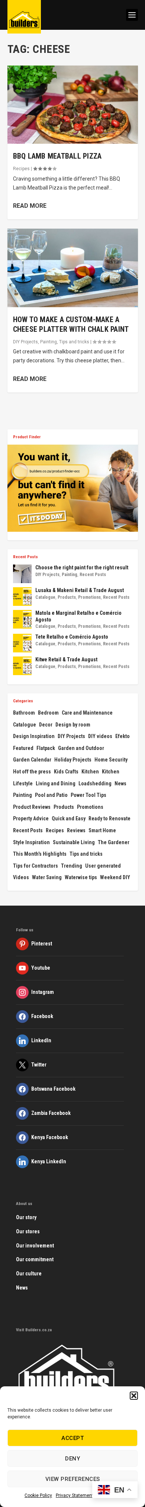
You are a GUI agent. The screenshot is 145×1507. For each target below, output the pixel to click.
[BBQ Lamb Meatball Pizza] (72, 105)
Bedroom (48, 713)
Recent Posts (93, 574)
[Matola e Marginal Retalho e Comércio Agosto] (22, 619)
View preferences (72, 1479)
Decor (45, 725)
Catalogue (45, 597)
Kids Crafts (66, 772)
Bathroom (24, 713)
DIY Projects (25, 341)
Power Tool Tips (88, 795)
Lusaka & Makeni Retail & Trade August (79, 590)
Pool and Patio (51, 795)
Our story (26, 1217)
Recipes (21, 168)
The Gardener (113, 842)
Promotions (89, 597)
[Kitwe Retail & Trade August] (22, 665)
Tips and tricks (74, 341)
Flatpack (45, 748)
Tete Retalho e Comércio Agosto (71, 637)
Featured (23, 748)
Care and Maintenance (87, 713)
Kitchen (90, 772)
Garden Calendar (32, 760)
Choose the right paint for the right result (81, 567)
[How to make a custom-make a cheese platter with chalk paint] (72, 268)
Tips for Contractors (35, 866)
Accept (72, 1438)
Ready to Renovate (109, 818)
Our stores (28, 1231)
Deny (72, 1458)
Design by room (72, 725)
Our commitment (35, 1259)
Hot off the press (32, 772)
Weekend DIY (115, 877)
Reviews (76, 830)
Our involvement (35, 1246)
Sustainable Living (74, 842)
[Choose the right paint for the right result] (22, 574)
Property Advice (31, 818)
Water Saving (47, 877)
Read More (29, 205)
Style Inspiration (31, 842)
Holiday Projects (72, 760)
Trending (71, 866)
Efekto (122, 736)
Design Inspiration (34, 736)
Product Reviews (32, 807)
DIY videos (100, 736)
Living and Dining (55, 783)
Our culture (29, 1274)
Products (67, 597)
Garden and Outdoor (81, 748)
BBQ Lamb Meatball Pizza (57, 156)
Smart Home (102, 830)
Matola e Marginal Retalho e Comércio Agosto (78, 616)
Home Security (111, 760)
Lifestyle (23, 783)
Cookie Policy (38, 1495)
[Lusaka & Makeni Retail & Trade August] (22, 596)
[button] (134, 1395)
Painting (48, 341)
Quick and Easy (69, 818)
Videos (21, 877)
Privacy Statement (74, 1495)
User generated (103, 866)
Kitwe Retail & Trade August (66, 659)
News (120, 783)
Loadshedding (95, 783)
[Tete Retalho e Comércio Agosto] (22, 643)
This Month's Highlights (40, 854)
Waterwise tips (81, 877)
